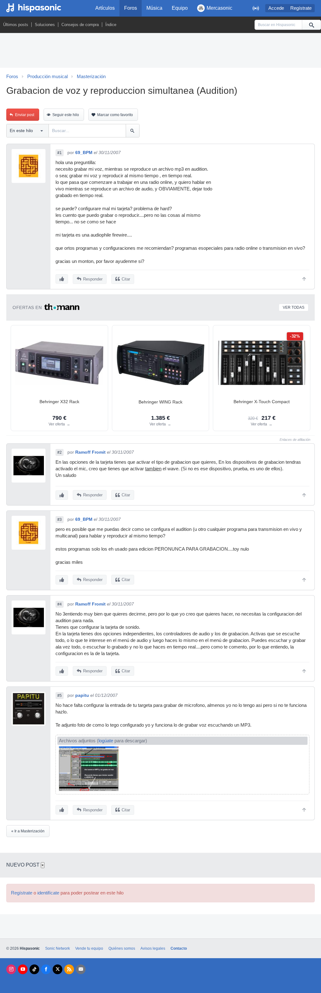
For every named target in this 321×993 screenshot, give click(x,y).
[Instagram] (11, 969)
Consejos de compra (80, 24)
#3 (59, 519)
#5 (59, 695)
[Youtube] (23, 969)
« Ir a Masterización (28, 831)
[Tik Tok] (34, 969)
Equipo (180, 8)
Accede (276, 8)
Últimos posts (15, 24)
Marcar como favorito (115, 115)
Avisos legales (152, 948)
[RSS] (69, 969)
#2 (59, 452)
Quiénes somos (121, 948)
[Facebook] (46, 969)
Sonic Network (57, 948)
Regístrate (301, 8)
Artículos (105, 8)
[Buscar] (311, 24)
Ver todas (293, 307)
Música (154, 8)
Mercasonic (219, 8)
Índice (110, 24)
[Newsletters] (81, 969)
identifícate (48, 892)
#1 (59, 153)
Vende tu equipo (89, 948)
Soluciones (45, 24)
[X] (57, 969)
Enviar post (24, 115)
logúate (105, 740)
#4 (59, 604)
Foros (130, 8)
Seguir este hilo (65, 115)
